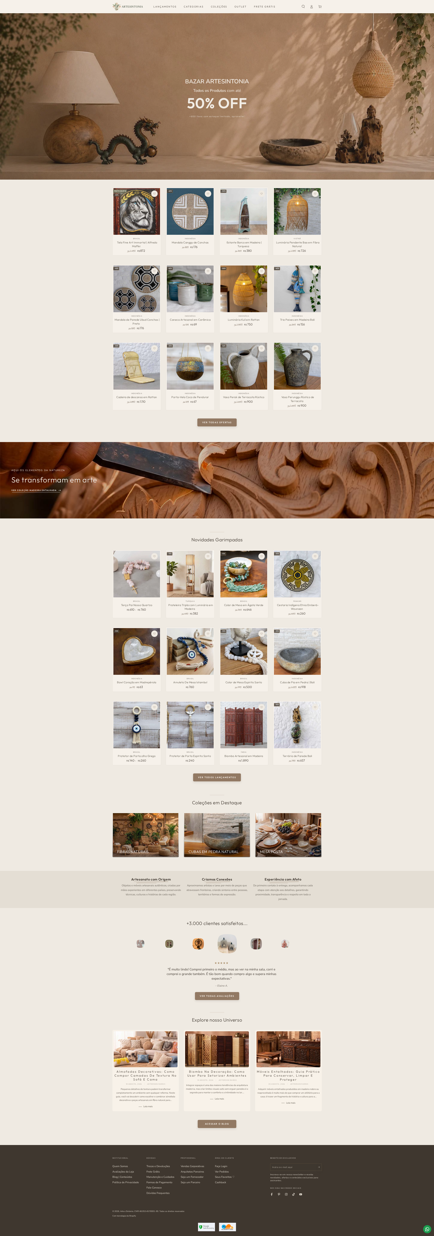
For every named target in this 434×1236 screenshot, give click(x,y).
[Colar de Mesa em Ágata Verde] (243, 574)
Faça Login (221, 1166)
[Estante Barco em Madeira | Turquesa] (243, 211)
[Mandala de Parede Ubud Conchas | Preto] (136, 289)
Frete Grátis (153, 1171)
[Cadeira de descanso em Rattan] (136, 366)
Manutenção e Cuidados (160, 1177)
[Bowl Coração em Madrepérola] (136, 651)
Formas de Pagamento (159, 1182)
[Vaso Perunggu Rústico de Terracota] (297, 366)
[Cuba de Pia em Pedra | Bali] (297, 651)
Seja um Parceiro (190, 1182)
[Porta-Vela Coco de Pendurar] (190, 366)
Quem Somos (120, 1166)
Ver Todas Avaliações (217, 996)
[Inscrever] (320, 1167)
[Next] (311, 944)
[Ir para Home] (127, 6)
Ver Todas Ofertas (217, 422)
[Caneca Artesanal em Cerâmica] (190, 289)
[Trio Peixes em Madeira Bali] (297, 289)
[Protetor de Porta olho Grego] (136, 725)
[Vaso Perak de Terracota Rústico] (243, 366)
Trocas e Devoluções (158, 1166)
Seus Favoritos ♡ (224, 1177)
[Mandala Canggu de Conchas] (190, 211)
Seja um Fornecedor (192, 1177)
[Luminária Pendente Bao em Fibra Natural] (297, 211)
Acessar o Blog (217, 1123)
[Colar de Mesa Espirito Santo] (243, 651)
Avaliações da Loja (123, 1171)
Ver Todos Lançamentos (217, 777)
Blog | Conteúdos (122, 1177)
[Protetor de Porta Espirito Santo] (190, 725)
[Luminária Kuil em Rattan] (243, 289)
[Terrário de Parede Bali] (297, 725)
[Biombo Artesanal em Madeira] (243, 725)
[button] (303, 6)
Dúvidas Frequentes (158, 1193)
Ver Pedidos (222, 1171)
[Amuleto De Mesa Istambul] (190, 651)
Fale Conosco (154, 1187)
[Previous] (123, 944)
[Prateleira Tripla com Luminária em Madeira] (190, 574)
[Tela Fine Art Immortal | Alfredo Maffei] (136, 211)
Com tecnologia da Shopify (124, 1215)
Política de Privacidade (125, 1182)
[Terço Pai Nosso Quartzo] (136, 574)
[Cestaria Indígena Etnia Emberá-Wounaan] (297, 574)
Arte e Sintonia (126, 1211)
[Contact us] (427, 1229)
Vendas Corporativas (192, 1166)
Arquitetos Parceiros (192, 1171)
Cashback (220, 1182)
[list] (217, 888)
